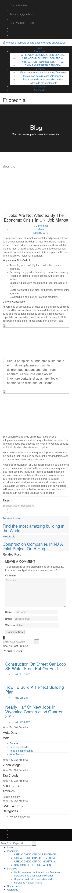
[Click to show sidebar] (4, 637)
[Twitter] (11, 31)
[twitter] (11, 512)
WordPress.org (18, 754)
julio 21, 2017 (40, 232)
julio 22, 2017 (22, 674)
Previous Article (11, 518)
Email (9, 618)
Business (8, 505)
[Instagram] (11, 35)
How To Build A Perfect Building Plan (34, 689)
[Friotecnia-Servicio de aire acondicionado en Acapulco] (34, 42)
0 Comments (40, 225)
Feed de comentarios (21, 750)
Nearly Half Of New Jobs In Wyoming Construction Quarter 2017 (34, 711)
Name (9, 612)
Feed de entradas (19, 747)
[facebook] (11, 509)
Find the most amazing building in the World (33, 528)
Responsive (27, 505)
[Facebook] (11, 28)
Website (10, 625)
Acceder (14, 743)
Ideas (41, 229)
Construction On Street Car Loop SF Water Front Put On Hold (35, 666)
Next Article (9, 536)
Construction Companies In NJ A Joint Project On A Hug (33, 546)
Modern (17, 505)
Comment (11, 575)
